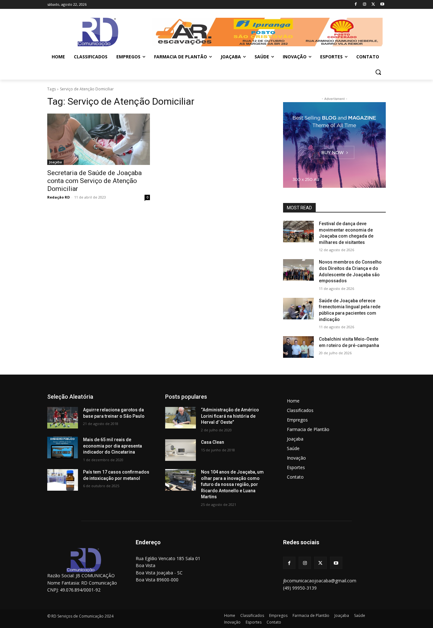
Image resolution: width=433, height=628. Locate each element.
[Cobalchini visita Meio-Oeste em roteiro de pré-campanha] (298, 347)
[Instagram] (364, 4)
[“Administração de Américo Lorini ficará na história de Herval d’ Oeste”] (180, 417)
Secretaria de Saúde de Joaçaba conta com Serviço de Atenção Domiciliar (94, 181)
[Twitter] (373, 4)
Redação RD (58, 197)
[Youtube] (382, 4)
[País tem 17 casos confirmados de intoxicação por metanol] (62, 480)
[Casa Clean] (180, 450)
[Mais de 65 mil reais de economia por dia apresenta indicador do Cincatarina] (62, 447)
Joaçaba (55, 162)
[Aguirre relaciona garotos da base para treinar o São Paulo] (62, 417)
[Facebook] (355, 4)
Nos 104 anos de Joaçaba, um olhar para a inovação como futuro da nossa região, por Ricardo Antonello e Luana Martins (232, 484)
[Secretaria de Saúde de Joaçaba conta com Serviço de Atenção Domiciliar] (98, 139)
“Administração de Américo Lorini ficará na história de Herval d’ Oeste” (230, 416)
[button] (378, 72)
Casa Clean (212, 442)
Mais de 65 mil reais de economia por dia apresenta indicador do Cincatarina (112, 446)
